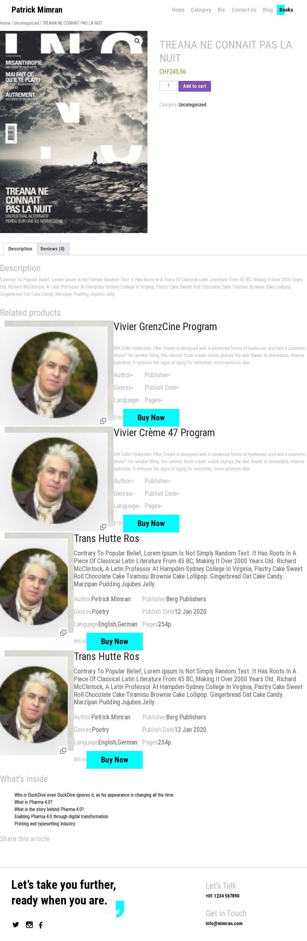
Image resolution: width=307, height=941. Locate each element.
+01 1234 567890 (222, 896)
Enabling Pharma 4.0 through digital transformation (61, 816)
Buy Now (151, 417)
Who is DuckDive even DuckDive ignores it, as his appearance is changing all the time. (94, 795)
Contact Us (244, 10)
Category (201, 10)
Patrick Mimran (36, 10)
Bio (221, 10)
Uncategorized (26, 23)
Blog (268, 10)
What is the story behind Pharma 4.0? (49, 809)
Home (178, 10)
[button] (137, 41)
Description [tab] (20, 249)
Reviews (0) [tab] (52, 249)
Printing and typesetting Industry (44, 824)
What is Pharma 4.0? (33, 802)
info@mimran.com (224, 923)
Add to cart (194, 86)
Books (286, 10)
